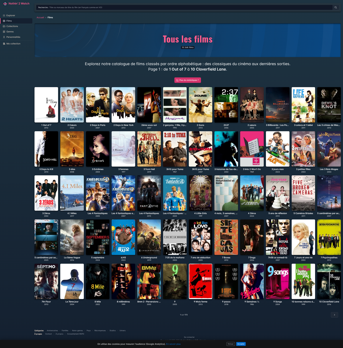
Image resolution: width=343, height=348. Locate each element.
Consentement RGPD (75, 334)
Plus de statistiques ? (189, 80)
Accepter (240, 344)
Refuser (231, 344)
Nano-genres (77, 331)
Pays (89, 331)
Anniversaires (52, 331)
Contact (48, 334)
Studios (113, 331)
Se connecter (189, 337)
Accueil (40, 17)
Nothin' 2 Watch (18, 3)
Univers (123, 331)
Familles (65, 331)
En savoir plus (173, 344)
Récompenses (100, 331)
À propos (59, 334)
